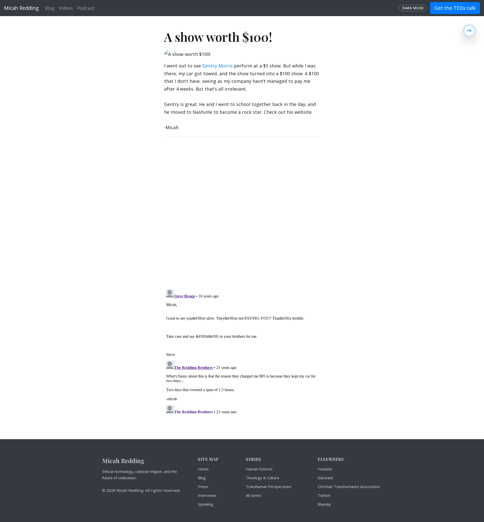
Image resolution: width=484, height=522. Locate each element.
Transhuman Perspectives (268, 486)
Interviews (207, 495)
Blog (50, 8)
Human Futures (259, 468)
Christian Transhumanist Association (349, 486)
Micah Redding (21, 8)
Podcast (86, 8)
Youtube (325, 468)
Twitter (324, 495)
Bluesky (324, 504)
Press (203, 486)
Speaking (205, 504)
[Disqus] (242, 212)
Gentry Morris (217, 66)
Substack (325, 477)
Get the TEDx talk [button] (455, 8)
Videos (66, 8)
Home (203, 468)
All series (253, 495)
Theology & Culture (262, 477)
